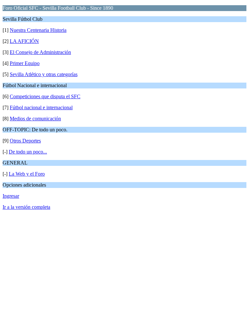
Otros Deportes (25, 140)
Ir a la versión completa (26, 207)
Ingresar (11, 196)
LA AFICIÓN (24, 41)
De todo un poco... (28, 151)
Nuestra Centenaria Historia (38, 30)
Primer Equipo (25, 63)
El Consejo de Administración (40, 52)
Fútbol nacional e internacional (41, 107)
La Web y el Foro (27, 174)
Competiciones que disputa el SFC (45, 96)
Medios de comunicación (35, 118)
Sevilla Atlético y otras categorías (43, 74)
